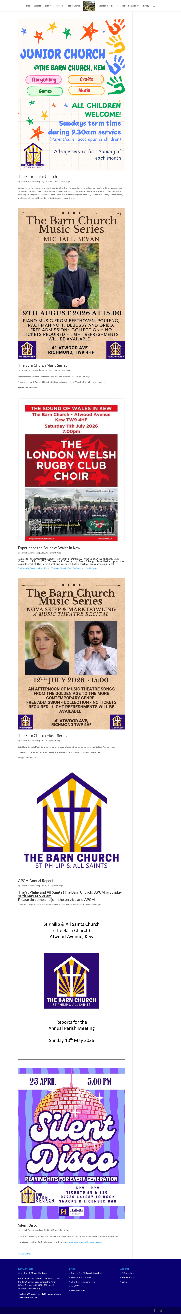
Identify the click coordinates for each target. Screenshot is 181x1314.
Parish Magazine (129, 6)
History (146, 6)
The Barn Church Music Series (42, 365)
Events (57, 181)
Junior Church (74, 6)
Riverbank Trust (78, 1290)
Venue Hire (60, 6)
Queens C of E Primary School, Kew (86, 1273)
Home (28, 6)
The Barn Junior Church (37, 176)
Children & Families (107, 6)
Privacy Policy (128, 1277)
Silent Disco (27, 1225)
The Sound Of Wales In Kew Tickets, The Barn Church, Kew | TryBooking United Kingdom (58, 568)
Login (124, 1282)
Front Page (65, 181)
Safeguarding (128, 1273)
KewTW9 (75, 1286)
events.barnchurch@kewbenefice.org (85, 1242)
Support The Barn (41, 6)
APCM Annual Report (35, 880)
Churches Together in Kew (83, 1282)
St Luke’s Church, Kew (81, 1277)
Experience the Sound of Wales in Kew (49, 548)
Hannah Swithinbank (30, 181)
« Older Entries (24, 1254)
